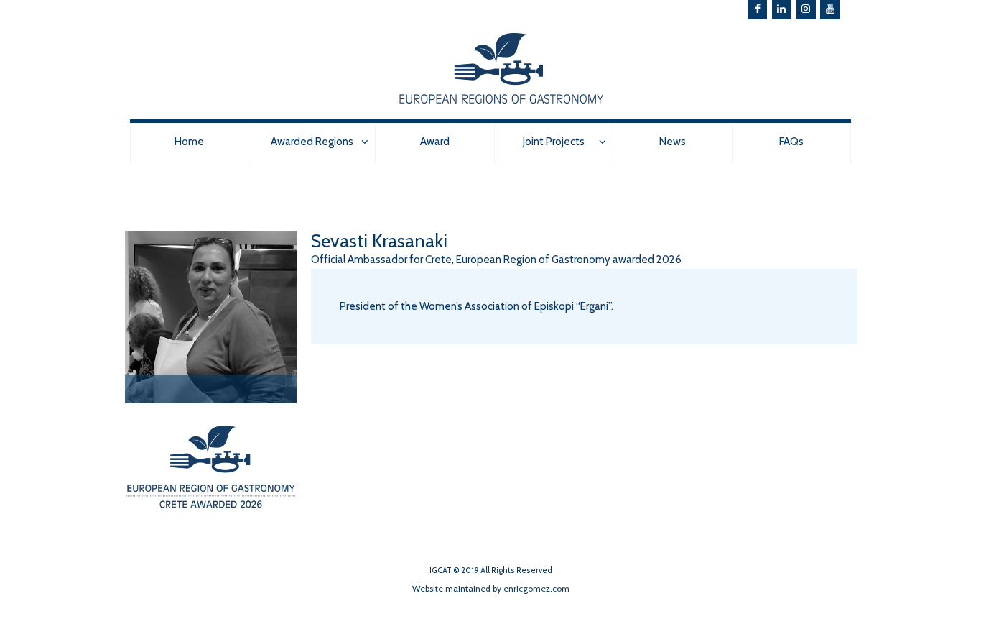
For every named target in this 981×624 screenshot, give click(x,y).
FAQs (791, 141)
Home (189, 141)
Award (435, 141)
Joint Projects (554, 141)
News (672, 141)
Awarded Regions (312, 141)
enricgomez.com (536, 588)
